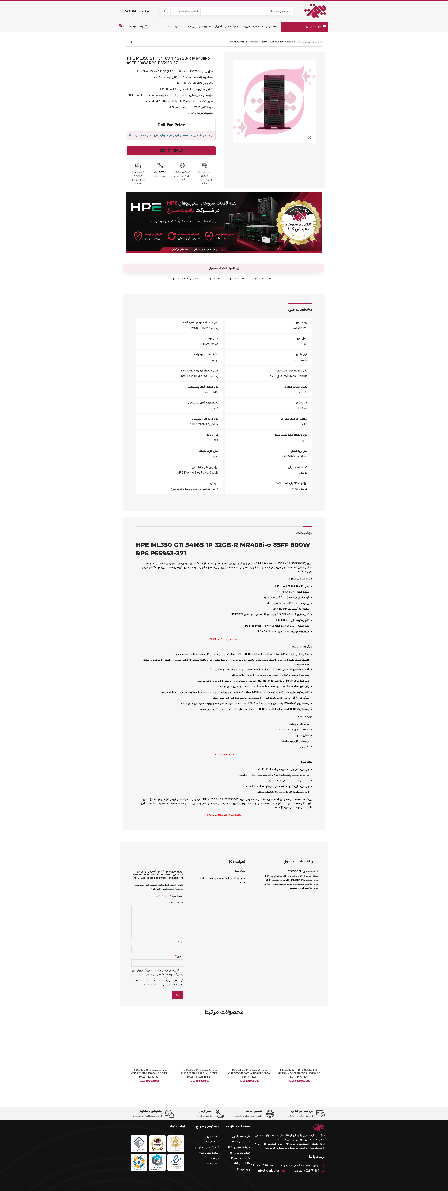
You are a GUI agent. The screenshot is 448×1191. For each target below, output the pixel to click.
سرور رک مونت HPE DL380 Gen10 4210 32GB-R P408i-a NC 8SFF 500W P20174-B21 (249, 1073)
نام (180, 943)
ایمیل (179, 956)
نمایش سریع (278, 1042)
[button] (278, 1034)
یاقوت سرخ (318, 41)
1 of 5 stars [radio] (165, 896)
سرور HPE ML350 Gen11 (297, 876)
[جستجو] (166, 11)
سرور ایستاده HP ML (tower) (302, 880)
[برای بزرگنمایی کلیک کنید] (309, 137)
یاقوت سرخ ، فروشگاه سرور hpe (224, 815)
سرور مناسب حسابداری (306, 884)
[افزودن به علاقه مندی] (278, 1026)
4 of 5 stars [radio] (157, 896)
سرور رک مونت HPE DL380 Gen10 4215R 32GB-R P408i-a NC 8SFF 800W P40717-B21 (149, 1073)
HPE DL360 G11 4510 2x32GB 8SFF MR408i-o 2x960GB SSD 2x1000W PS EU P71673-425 (299, 1073)
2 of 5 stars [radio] (162, 896)
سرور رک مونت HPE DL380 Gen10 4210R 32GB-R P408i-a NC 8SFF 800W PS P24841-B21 (199, 1073)
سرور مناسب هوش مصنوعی (303, 888)
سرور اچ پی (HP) (304, 41)
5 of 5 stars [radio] (154, 896)
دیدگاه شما (176, 903)
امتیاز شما (176, 896)
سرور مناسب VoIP (275, 880)
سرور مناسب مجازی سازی (278, 884)
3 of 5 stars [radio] (159, 896)
